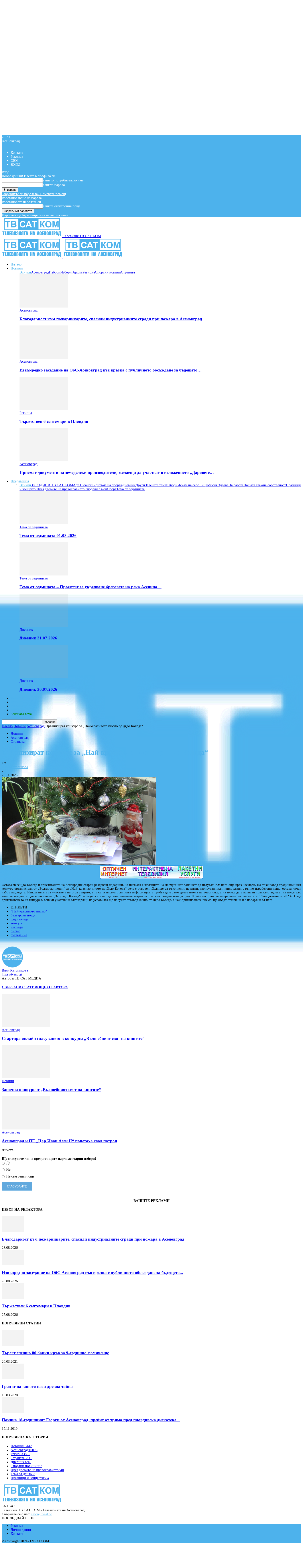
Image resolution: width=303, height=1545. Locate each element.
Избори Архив (71, 272)
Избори (54, 272)
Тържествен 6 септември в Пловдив (54, 421)
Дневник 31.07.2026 (38, 638)
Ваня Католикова (15, 767)
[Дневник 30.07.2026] (44, 677)
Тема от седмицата (130, 489)
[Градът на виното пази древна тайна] (13, 1378)
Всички (25, 272)
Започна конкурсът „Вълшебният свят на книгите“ (51, 1089)
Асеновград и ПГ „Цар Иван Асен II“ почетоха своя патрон (59, 1141)
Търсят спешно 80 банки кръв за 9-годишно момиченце (55, 1353)
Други (140, 485)
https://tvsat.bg (12, 974)
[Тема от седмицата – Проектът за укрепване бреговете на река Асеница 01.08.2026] (44, 574)
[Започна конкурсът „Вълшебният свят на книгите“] (26, 1077)
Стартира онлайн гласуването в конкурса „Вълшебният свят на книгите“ (73, 1038)
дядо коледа (19, 919)
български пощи (23, 915)
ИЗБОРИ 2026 (21, 698)
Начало (16, 264)
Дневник (129, 485)
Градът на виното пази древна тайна (37, 1386)
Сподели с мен (96, 489)
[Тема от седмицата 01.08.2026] (44, 523)
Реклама (17, 156)
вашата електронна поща (62, 206)
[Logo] (32, 257)
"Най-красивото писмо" (29, 911)
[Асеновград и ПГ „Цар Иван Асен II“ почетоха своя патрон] (26, 1128)
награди (17, 927)
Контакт (17, 152)
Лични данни (21, 1530)
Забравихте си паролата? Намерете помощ (34, 194)
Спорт (111, 489)
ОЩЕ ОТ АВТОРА (52, 987)
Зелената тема (155, 485)
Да (7, 1163)
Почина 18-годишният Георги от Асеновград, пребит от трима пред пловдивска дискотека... (91, 1420)
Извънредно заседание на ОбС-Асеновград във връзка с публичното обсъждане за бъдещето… (111, 370)
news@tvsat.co (41, 1514)
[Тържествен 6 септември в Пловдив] (44, 409)
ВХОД (15, 164)
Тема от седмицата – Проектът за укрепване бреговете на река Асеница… (90, 587)
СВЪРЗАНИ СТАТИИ (19, 987)
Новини (17, 268)
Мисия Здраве (217, 485)
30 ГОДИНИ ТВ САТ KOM (52, 485)
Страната (128, 272)
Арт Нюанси (82, 485)
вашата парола (54, 185)
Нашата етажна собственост (265, 485)
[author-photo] (12, 966)
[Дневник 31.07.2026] (44, 625)
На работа (236, 485)
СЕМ (14, 160)
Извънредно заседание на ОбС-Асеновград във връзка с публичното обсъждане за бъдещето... (92, 1272)
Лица (203, 485)
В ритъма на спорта (107, 485)
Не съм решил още (19, 1176)
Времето (17, 702)
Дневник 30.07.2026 (38, 689)
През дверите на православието (61, 489)
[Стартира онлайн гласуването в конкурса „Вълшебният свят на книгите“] (26, 1026)
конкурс (17, 923)
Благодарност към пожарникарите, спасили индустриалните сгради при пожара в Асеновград (111, 319)
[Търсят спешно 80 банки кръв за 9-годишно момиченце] (13, 1344)
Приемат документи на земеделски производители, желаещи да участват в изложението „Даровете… (117, 472)
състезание (19, 935)
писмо (15, 931)
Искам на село (188, 485)
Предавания (20, 481)
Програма (18, 710)
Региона (89, 272)
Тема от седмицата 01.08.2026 (48, 535)
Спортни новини (108, 272)
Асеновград (40, 272)
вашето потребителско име (63, 180)
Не (7, 1169)
